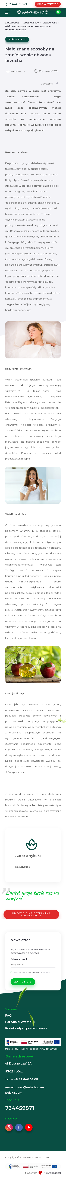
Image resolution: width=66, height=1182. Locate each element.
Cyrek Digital (53, 1172)
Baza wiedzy (31, 22)
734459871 (18, 4)
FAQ (8, 1015)
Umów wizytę (48, 4)
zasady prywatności (35, 972)
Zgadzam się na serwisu (32, 972)
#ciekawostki (17, 39)
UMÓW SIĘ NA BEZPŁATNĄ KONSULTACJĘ (31, 914)
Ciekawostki (50, 22)
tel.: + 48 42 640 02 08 (21, 1079)
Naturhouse (12, 22)
